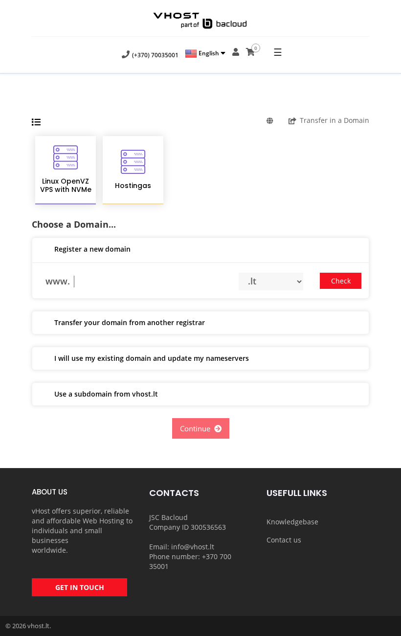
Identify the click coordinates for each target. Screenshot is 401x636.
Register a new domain (92, 249)
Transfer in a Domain (334, 120)
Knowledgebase (292, 521)
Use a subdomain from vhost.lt (106, 394)
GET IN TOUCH (79, 587)
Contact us (284, 539)
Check (341, 280)
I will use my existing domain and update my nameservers (151, 358)
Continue (197, 428)
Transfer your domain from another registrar (129, 322)
